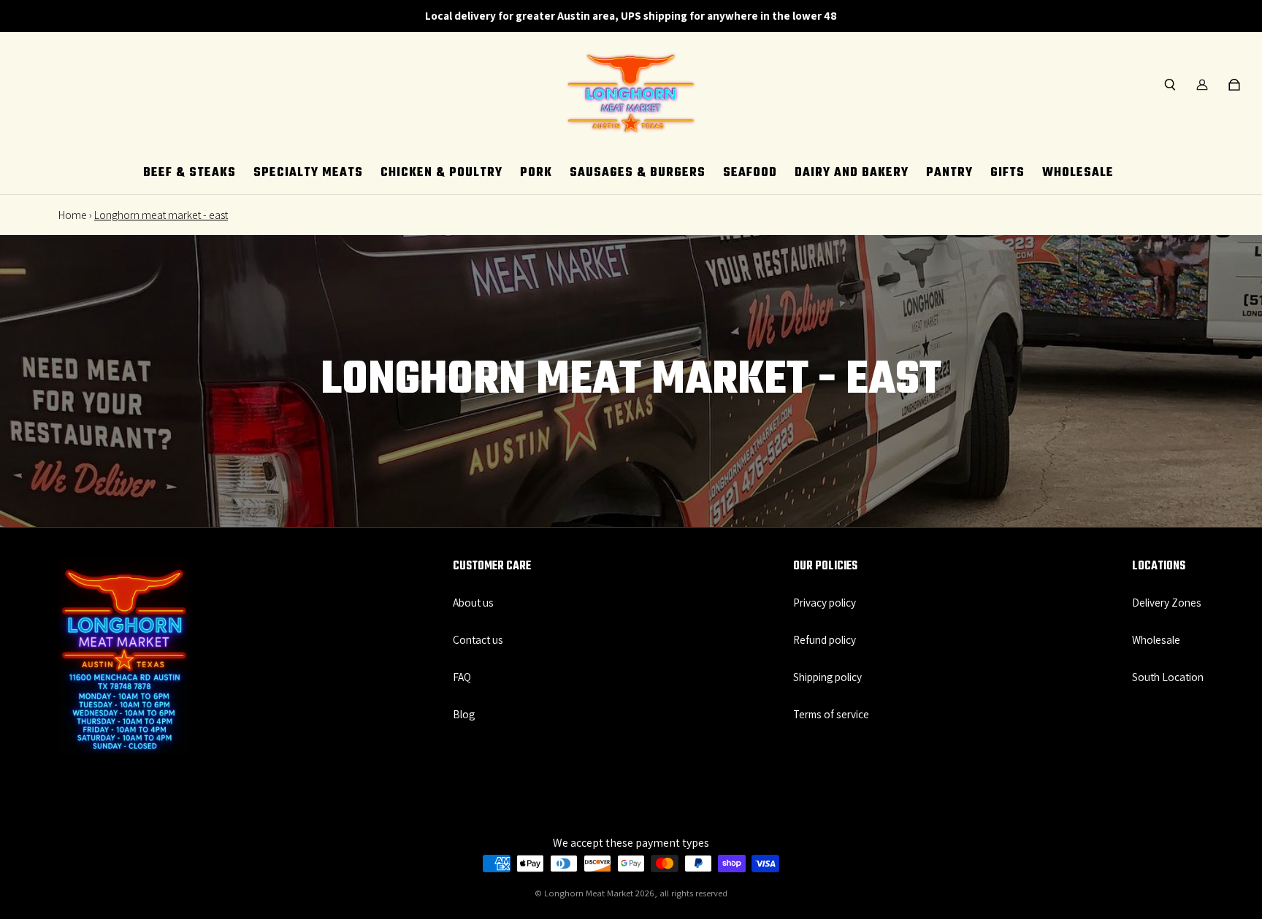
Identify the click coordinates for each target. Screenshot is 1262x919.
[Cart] (1234, 85)
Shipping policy (827, 676)
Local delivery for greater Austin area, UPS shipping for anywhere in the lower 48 (631, 15)
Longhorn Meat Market (588, 893)
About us (473, 602)
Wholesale (1156, 639)
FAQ (462, 676)
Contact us (478, 639)
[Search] (1170, 85)
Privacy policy (824, 602)
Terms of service (831, 714)
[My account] (1202, 85)
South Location (1168, 676)
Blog (464, 714)
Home (72, 214)
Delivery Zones (1166, 602)
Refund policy (824, 639)
